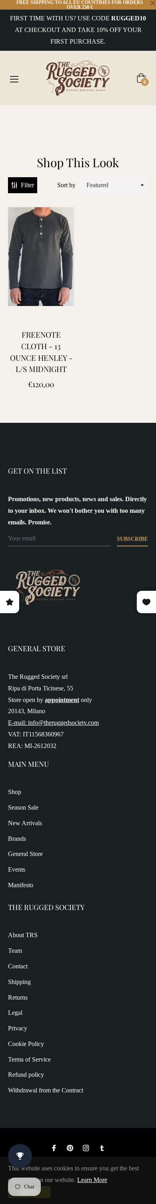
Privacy (17, 1028)
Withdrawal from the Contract (45, 1090)
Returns (18, 997)
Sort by (66, 185)
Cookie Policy (26, 1043)
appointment (62, 699)
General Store (25, 853)
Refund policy (26, 1074)
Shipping (19, 981)
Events (16, 869)
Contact (18, 966)
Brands (17, 838)
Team (15, 950)
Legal (15, 1012)
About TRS (23, 935)
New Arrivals (25, 823)
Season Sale (23, 807)
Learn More (92, 1179)
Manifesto (20, 885)
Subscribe (132, 539)
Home (16, 119)
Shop (14, 791)
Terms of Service (29, 1059)
